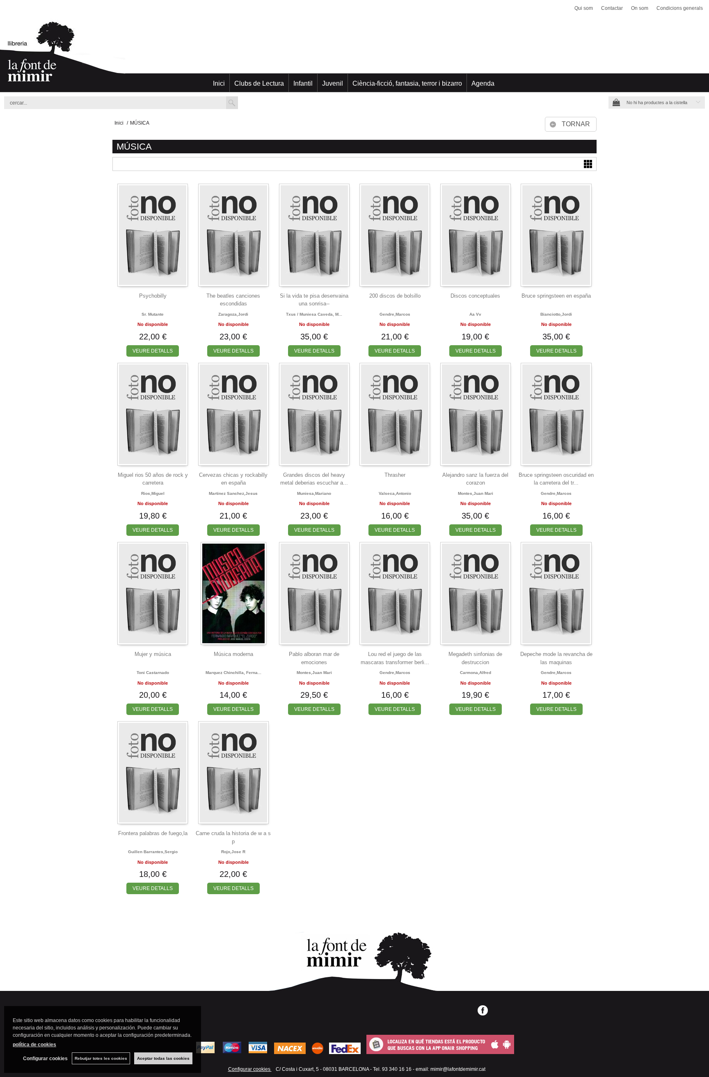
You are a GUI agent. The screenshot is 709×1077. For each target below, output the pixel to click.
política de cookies (34, 1044)
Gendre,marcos (395, 314)
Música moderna (233, 654)
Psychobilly (153, 296)
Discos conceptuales (475, 296)
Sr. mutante (153, 314)
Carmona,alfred (475, 672)
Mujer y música (153, 654)
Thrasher (394, 475)
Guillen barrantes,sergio (153, 851)
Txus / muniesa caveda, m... (314, 314)
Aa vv (475, 314)
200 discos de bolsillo (395, 296)
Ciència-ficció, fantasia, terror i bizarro (407, 83)
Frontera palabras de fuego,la (153, 833)
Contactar (612, 8)
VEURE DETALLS (153, 351)
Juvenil (332, 83)
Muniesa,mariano (314, 493)
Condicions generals (679, 8)
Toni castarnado (153, 672)
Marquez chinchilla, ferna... (233, 672)
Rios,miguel (153, 493)
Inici (219, 83)
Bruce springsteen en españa (556, 296)
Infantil (303, 83)
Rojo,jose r (233, 851)
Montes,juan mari (475, 493)
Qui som (583, 8)
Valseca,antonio (395, 493)
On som (639, 8)
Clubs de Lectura (259, 83)
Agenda (482, 83)
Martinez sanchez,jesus (233, 493)
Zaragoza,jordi (233, 314)
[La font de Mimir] (354, 55)
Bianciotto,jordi (556, 314)
